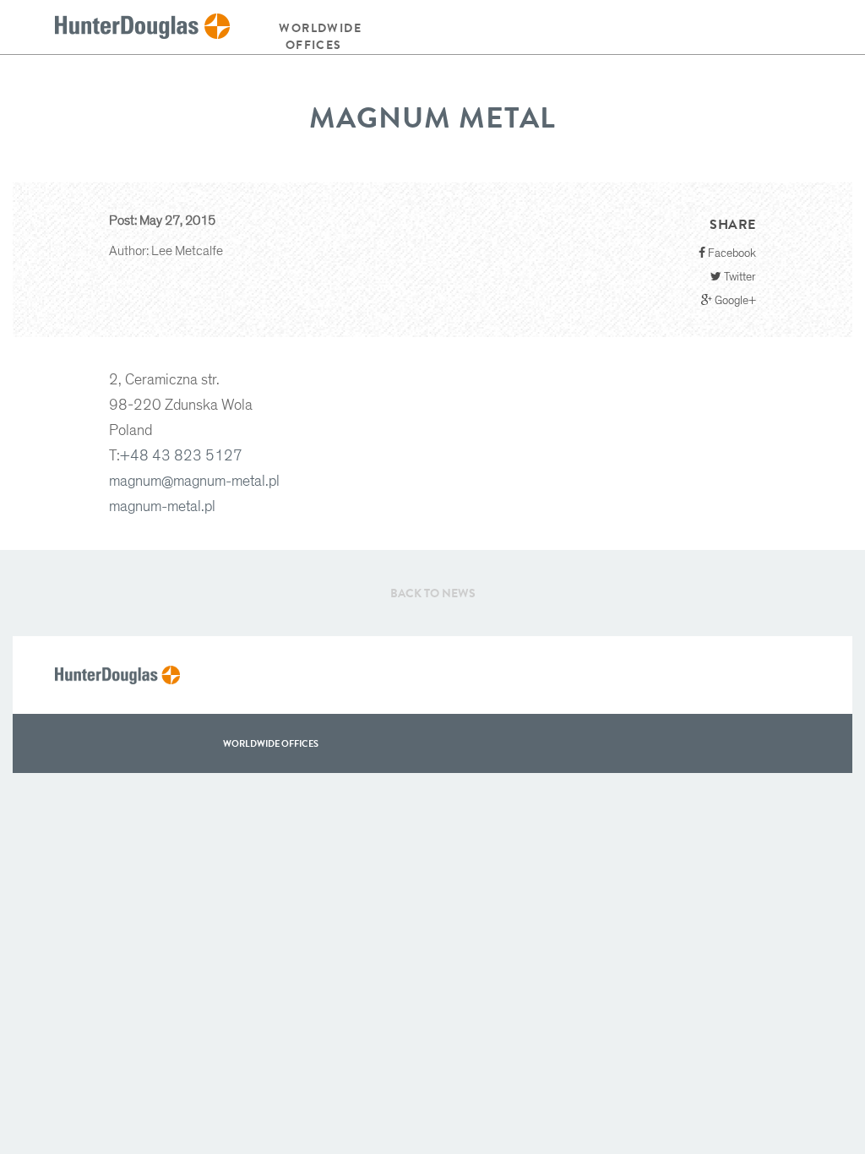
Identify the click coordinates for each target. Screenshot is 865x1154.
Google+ (734, 301)
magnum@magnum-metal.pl (194, 481)
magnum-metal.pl (162, 506)
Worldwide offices (320, 36)
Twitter (738, 277)
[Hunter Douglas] (142, 27)
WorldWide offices (270, 743)
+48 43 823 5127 (181, 456)
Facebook (730, 253)
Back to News (433, 593)
